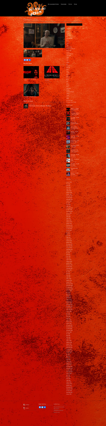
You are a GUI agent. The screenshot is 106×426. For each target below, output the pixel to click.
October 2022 (69, 247)
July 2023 (68, 232)
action (67, 31)
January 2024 (69, 223)
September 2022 (69, 249)
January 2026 (69, 194)
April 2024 (68, 218)
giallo (67, 59)
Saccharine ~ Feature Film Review (30, 96)
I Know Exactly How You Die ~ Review (75, 141)
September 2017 (69, 351)
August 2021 (68, 270)
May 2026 (68, 187)
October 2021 (69, 266)
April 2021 (68, 276)
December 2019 (69, 304)
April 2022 (68, 258)
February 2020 (69, 301)
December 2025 (69, 196)
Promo (67, 79)
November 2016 (69, 368)
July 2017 (68, 354)
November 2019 (69, 306)
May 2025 (68, 204)
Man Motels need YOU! (74, 169)
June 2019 (68, 314)
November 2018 (69, 326)
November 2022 (69, 245)
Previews (68, 78)
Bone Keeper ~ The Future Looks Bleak (74, 150)
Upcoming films (69, 100)
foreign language (69, 53)
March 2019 (68, 320)
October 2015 (69, 390)
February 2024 (69, 221)
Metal (67, 69)
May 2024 (68, 216)
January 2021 (68, 282)
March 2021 (68, 278)
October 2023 (69, 228)
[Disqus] (44, 124)
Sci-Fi (67, 86)
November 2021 (69, 264)
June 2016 (68, 376)
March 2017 (68, 361)
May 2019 (68, 316)
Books (67, 40)
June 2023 (68, 233)
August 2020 (69, 290)
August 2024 (69, 213)
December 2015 (69, 387)
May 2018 (68, 337)
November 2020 (69, 285)
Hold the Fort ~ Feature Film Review (74, 123)
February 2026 (69, 192)
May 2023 (68, 235)
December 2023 (69, 225)
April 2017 (68, 359)
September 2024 (69, 211)
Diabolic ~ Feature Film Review (74, 132)
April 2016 (68, 380)
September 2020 (69, 289)
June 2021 (68, 273)
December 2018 (69, 325)
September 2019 (69, 309)
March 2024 (68, 220)
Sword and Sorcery (70, 91)
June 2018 (68, 335)
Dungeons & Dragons (70, 48)
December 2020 (69, 283)
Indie (67, 64)
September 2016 (69, 371)
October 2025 (69, 197)
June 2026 (68, 185)
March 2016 (68, 382)
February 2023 (69, 240)
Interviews (68, 65)
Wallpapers (63, 4)
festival (67, 52)
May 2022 (68, 256)
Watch (70, 4)
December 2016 (69, 366)
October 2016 (69, 370)
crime (67, 43)
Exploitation (68, 50)
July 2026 (68, 183)
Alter (67, 33)
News (67, 74)
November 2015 (69, 389)
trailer (67, 95)
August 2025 (69, 201)
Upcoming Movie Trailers (71, 102)
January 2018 (69, 344)
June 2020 (68, 294)
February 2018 (69, 342)
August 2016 (69, 373)
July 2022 (68, 252)
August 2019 (69, 311)
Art (67, 36)
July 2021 (68, 271)
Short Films (68, 88)
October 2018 (69, 328)
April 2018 (68, 339)
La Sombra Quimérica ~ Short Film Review (50, 79)
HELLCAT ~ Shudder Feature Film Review (30, 79)
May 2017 (68, 357)
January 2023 (69, 242)
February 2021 (69, 280)
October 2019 (69, 308)
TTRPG (67, 98)
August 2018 (69, 332)
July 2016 (68, 375)
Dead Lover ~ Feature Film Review (75, 155)
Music (67, 71)
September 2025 (69, 199)
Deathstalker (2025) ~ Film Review (75, 146)
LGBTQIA (68, 67)
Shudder (68, 90)
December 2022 (69, 244)
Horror (67, 62)
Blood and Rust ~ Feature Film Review (74, 127)
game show (68, 55)
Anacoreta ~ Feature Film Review (75, 164)
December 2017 (69, 345)
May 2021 (68, 275)
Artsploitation (69, 38)
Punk (67, 81)
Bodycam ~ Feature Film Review (75, 173)
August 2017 (68, 352)
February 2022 (69, 261)
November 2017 (69, 347)
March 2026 (68, 190)
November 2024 (69, 208)
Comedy (68, 41)
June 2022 (68, 254)
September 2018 (69, 330)
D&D (67, 45)
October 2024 (69, 209)
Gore (67, 60)
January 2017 (68, 364)
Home (75, 4)
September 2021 (69, 268)
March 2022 (68, 259)
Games (67, 57)
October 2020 (69, 287)
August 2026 (69, 182)
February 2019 (69, 321)
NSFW (67, 76)
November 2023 (69, 227)
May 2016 (68, 378)
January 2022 (69, 263)
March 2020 (69, 299)
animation (68, 34)
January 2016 (69, 385)
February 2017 (69, 363)
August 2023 (69, 230)
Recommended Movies (53, 4)
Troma (67, 96)
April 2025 (68, 206)
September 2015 (69, 392)
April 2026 (68, 189)
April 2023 (68, 237)
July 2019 (68, 313)
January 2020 (69, 302)
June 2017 (68, 356)
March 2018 (68, 340)
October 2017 (69, 349)
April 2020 (68, 297)
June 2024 (68, 214)
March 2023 (68, 239)
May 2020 (68, 295)
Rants (67, 83)
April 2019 (68, 318)
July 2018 (68, 333)
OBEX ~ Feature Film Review (75, 160)
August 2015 (68, 394)
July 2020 (68, 292)
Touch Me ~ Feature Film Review (75, 137)
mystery (68, 72)
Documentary (69, 47)
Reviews (67, 84)
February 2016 (69, 383)
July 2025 (68, 202)
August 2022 (69, 251)
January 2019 (69, 323)
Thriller (67, 93)
